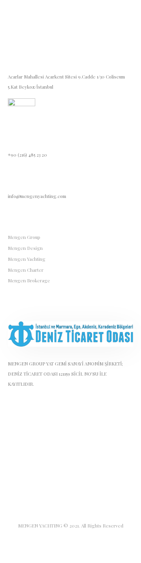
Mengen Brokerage (29, 280)
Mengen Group (24, 237)
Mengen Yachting (26, 259)
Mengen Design (25, 248)
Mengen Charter (25, 270)
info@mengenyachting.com (37, 196)
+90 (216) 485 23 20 (27, 154)
